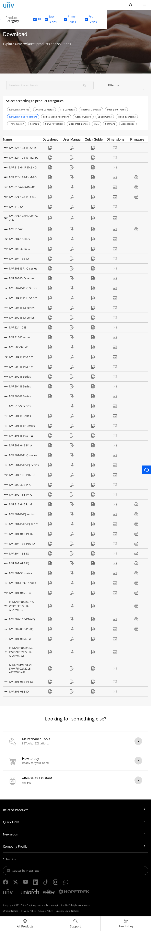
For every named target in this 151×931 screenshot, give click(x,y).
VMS (96, 123)
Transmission (16, 123)
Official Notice (10, 911)
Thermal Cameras (91, 109)
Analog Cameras (44, 109)
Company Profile (15, 846)
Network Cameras (19, 109)
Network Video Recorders (23, 116)
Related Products (16, 810)
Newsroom (11, 834)
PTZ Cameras (67, 109)
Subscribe (9, 859)
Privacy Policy (28, 911)
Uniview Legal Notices (67, 911)
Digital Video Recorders (56, 116)
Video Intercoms (127, 116)
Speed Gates (105, 116)
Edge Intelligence (78, 123)
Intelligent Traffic (116, 109)
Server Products (54, 123)
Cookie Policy (45, 911)
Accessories (127, 123)
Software (110, 123)
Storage (34, 123)
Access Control (83, 116)
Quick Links (11, 822)
